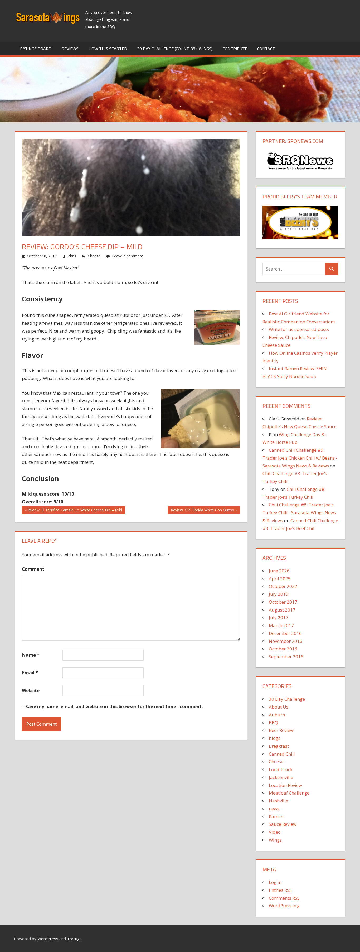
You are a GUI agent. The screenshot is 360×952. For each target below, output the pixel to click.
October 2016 (283, 649)
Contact (266, 48)
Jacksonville (281, 777)
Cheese (94, 255)
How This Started (108, 48)
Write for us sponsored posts (299, 329)
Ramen (276, 816)
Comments (284, 898)
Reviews (70, 48)
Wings (275, 840)
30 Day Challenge (287, 699)
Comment (33, 569)
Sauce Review (282, 824)
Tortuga (74, 938)
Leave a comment (127, 255)
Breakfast (279, 746)
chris (72, 255)
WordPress (47, 938)
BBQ (273, 723)
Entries (280, 890)
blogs (274, 738)
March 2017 (281, 625)
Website (31, 691)
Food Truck (281, 769)
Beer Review (281, 730)
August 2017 (282, 610)
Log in (275, 882)
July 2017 (278, 617)
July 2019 (278, 594)
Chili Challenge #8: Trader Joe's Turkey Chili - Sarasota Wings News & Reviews (299, 512)
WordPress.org (284, 906)
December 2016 (285, 633)
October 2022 (283, 586)
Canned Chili (282, 754)
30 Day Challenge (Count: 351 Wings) (174, 48)
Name (30, 655)
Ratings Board (35, 48)
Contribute (235, 48)
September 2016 (286, 657)
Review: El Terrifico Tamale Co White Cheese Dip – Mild (74, 511)
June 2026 (279, 571)
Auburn (277, 715)
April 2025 (280, 579)
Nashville (278, 801)
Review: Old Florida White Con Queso (202, 511)
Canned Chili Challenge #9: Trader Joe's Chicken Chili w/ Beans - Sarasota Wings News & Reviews (299, 458)
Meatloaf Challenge (289, 793)
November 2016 (285, 641)
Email (30, 673)
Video (275, 832)
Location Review (285, 785)
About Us (278, 707)
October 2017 (283, 602)
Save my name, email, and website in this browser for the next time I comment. (114, 707)
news (274, 809)
